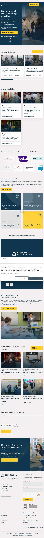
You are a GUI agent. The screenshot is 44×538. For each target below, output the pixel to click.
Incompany (25, 522)
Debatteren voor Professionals (29, 515)
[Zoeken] (27, 4)
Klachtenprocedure (29, 533)
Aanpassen (21, 278)
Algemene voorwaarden (19, 533)
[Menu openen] (41, 4)
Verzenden (4, 431)
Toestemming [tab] (7, 261)
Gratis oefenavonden (34, 0)
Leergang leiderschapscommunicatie (30, 520)
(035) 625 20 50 (6, 484)
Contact (41, 0)
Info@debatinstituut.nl (7, 486)
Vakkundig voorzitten (27, 517)
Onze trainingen (4, 520)
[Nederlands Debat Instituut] (6, 4)
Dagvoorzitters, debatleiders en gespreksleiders (33, 527)
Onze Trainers (4, 515)
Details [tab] (22, 261)
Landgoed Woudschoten (6, 496)
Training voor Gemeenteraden (29, 525)
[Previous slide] (40, 81)
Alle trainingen (36, 51)
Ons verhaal (3, 525)
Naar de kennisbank (34, 348)
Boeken (2, 517)
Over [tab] (36, 261)
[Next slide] (42, 81)
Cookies (36, 533)
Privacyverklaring (9, 533)
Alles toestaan (36, 278)
